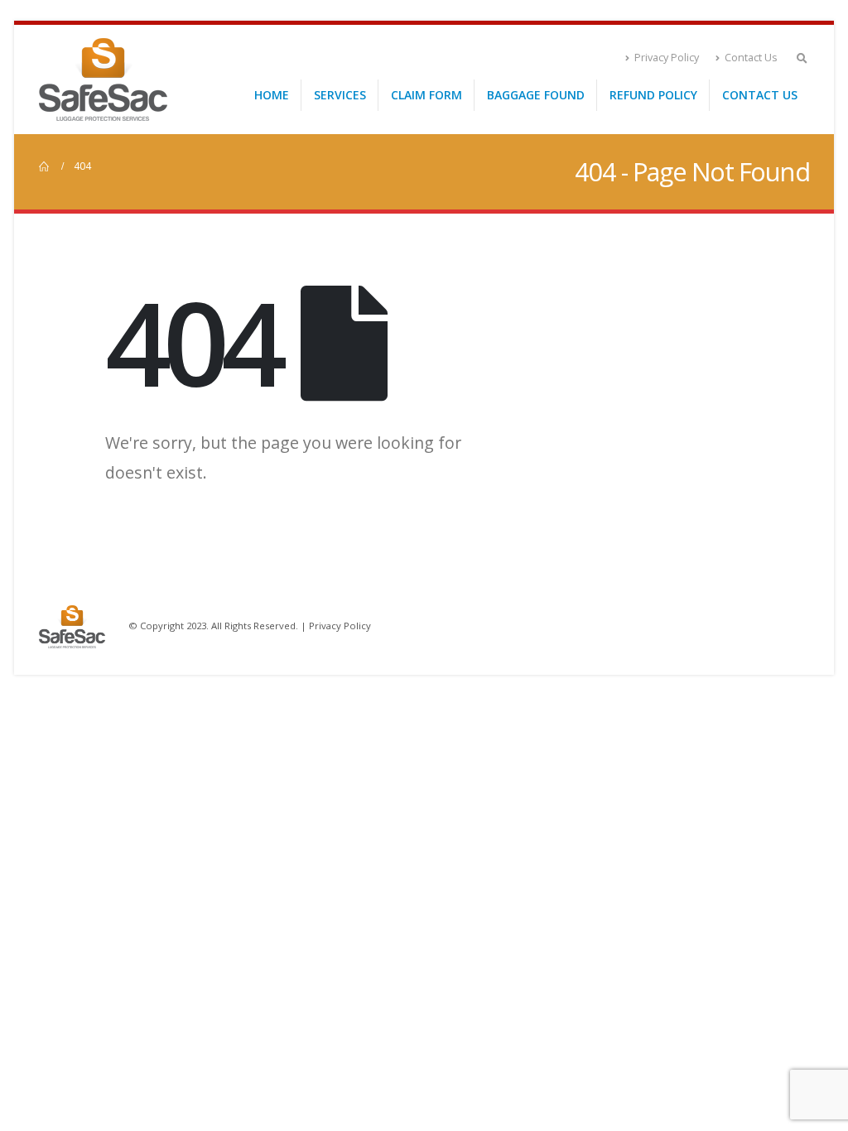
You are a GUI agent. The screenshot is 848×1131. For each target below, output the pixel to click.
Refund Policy (653, 95)
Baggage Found (536, 95)
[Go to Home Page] (45, 166)
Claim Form (426, 95)
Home (271, 95)
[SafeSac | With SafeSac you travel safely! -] (103, 79)
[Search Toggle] (801, 58)
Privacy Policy (666, 58)
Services (340, 95)
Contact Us (751, 58)
